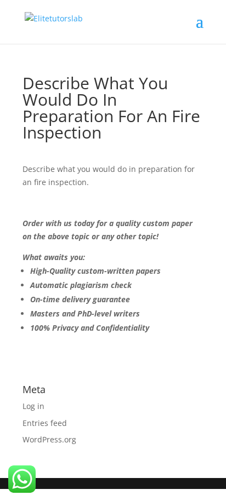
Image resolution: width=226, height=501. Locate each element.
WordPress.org (49, 439)
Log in (33, 406)
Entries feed (44, 423)
